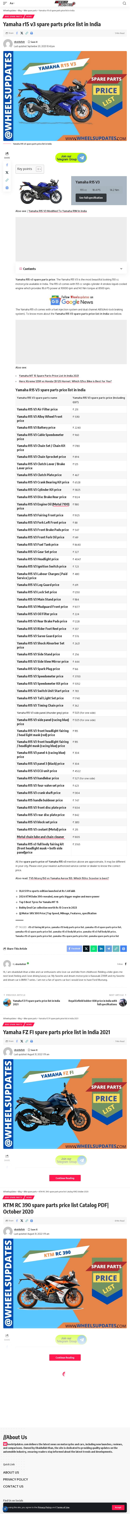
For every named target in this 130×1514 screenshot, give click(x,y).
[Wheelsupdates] (65, 3)
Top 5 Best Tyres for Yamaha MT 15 (38, 902)
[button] (26, 33)
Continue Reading (65, 1178)
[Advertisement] (71, 239)
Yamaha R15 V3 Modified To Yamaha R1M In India (58, 211)
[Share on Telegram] (108, 948)
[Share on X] (22, 33)
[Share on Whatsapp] (93, 948)
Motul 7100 (60, 504)
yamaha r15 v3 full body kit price (99, 931)
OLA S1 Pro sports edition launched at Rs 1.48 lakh (47, 891)
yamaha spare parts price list (104, 936)
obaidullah (19, 41)
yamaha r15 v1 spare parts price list (103, 927)
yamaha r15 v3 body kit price (67, 931)
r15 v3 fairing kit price (39, 927)
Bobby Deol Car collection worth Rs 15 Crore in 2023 (48, 907)
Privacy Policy (45, 1507)
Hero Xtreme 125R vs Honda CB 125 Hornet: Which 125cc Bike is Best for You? (65, 381)
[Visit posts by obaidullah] (8, 44)
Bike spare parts (13, 16)
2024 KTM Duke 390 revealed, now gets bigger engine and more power (59, 896)
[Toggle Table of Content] (37, 169)
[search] (124, 3)
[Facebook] (126, 964)
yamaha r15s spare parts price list (70, 936)
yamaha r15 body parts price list (68, 927)
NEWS (29, 16)
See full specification (91, 197)
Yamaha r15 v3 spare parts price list (34, 936)
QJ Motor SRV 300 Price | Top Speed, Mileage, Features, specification (58, 913)
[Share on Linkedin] (101, 948)
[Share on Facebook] (17, 33)
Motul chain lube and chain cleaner (41, 837)
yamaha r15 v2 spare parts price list (34, 931)
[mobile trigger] (6, 3)
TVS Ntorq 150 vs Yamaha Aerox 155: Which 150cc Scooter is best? (69, 878)
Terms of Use (62, 1507)
